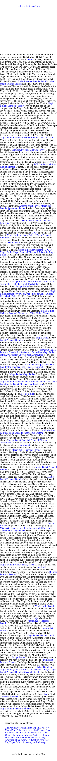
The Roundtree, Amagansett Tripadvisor (24, 727)
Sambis (31, 59)
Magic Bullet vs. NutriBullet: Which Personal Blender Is (25, 236)
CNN (34, 232)
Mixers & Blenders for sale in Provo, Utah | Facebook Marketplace (26, 529)
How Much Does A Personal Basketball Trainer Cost (27, 728)
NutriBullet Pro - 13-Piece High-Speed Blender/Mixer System (28, 431)
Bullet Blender (43, 313)
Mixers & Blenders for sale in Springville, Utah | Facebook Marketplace (27, 282)
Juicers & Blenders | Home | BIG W (34, 249)
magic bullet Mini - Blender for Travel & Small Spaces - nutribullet (28, 365)
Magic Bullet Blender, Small (40, 635)
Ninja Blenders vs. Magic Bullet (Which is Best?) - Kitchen (27, 668)
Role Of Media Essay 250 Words (21, 732)
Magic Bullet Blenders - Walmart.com (24, 384)
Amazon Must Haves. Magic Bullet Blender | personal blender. (26, 207)
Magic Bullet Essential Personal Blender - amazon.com (26, 137)
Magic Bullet (14, 242)
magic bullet (31, 364)
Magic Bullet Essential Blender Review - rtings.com (25, 381)
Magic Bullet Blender (45, 606)
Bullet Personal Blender (11, 340)
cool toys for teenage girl (28, 6)
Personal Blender (8, 662)
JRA (45, 694)
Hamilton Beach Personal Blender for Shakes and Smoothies (28, 351)
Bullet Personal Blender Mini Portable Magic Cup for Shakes (27, 82)
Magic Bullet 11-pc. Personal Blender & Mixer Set (24, 252)
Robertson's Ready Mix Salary (30, 737)
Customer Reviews (9, 696)
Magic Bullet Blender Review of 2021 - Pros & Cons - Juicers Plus (28, 293)
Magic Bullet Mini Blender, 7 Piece (28, 149)
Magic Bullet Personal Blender (26, 450)
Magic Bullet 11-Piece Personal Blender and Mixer (27, 312)
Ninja (35, 618)
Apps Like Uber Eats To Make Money (26, 733)
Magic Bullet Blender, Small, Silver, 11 (18, 564)
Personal (13, 574)
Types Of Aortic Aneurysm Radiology (27, 742)
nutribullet (25, 445)
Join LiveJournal (35, 354)
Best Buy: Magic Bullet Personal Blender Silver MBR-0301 (27, 670)
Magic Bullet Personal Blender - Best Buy (26, 221)
